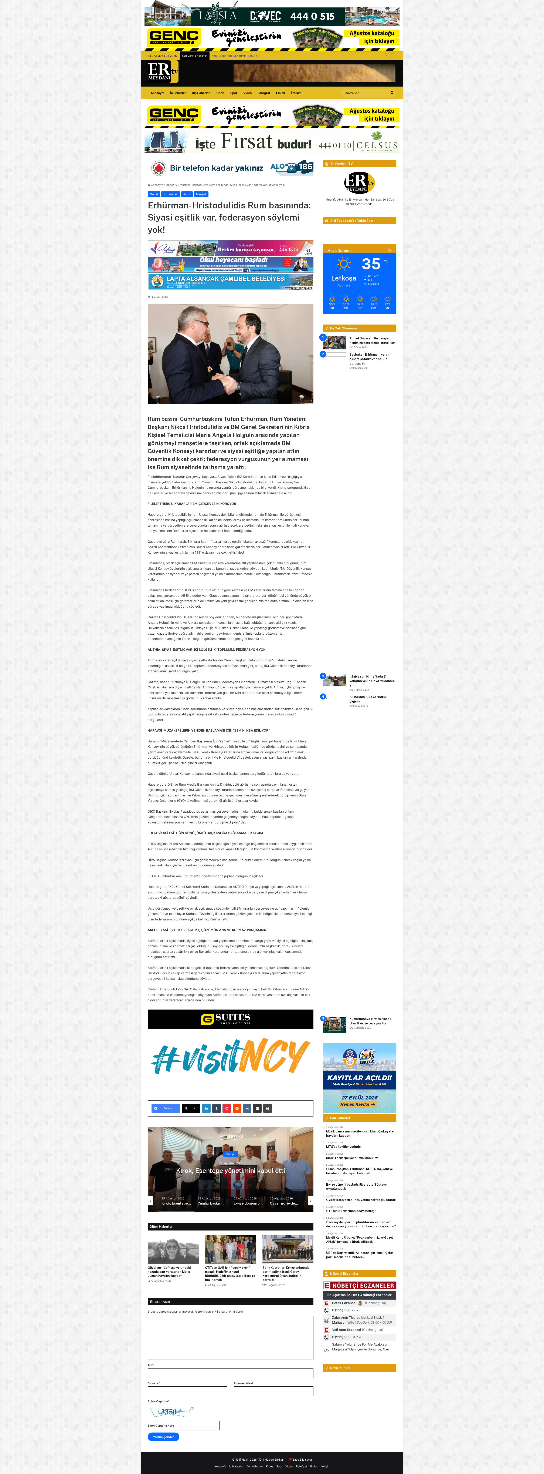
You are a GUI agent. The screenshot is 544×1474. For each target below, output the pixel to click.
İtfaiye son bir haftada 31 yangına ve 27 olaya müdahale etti (372, 681)
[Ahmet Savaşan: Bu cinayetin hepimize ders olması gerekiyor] (334, 342)
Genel (154, 194)
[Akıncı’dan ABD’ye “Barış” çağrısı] (334, 854)
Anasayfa (157, 93)
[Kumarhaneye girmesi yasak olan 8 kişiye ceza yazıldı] (334, 1025)
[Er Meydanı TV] (163, 71)
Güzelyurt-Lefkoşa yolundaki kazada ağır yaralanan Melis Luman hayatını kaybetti (169, 1271)
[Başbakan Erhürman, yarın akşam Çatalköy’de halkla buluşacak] (334, 511)
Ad (151, 1365)
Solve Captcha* (158, 1401)
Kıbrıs (220, 93)
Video (247, 93)
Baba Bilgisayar (302, 1459)
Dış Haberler (201, 93)
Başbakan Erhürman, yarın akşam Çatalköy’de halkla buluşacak (369, 359)
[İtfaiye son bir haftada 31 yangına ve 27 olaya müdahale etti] (334, 680)
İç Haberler (178, 93)
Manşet (171, 185)
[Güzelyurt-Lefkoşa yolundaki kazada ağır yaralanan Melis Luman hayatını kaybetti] (173, 1249)
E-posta (154, 1383)
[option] (230, 1169)
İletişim (296, 93)
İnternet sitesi (243, 1383)
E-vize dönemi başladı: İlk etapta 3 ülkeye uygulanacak (231, 1170)
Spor (233, 93)
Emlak (280, 93)
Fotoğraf (264, 93)
